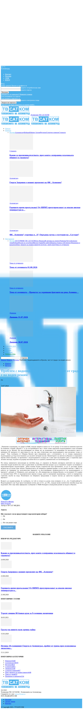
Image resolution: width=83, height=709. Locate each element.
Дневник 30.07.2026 (19, 342)
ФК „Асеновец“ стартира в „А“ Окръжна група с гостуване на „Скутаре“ (44, 235)
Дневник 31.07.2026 (19, 317)
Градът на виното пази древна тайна (18, 629)
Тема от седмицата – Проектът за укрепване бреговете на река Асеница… (44, 292)
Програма (8, 352)
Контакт (8, 74)
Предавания (9, 239)
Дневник (62, 241)
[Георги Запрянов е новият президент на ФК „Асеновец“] (21, 176)
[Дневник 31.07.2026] (21, 311)
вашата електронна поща (30, 100)
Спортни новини (52, 132)
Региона (43, 132)
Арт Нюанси (40, 241)
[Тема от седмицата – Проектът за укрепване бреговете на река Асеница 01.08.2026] (21, 286)
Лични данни (10, 701)
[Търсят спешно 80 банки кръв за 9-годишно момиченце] (6, 609)
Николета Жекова (7, 382)
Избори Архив (34, 132)
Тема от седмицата (62, 245)
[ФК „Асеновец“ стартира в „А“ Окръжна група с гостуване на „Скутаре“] (21, 228)
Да (4, 516)
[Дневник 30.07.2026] (21, 336)
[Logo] (16, 125)
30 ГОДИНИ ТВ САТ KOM (25, 241)
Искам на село (23, 243)
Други (68, 241)
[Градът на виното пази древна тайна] (6, 625)
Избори (26, 132)
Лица (31, 243)
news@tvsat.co (20, 694)
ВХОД (7, 80)
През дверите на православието (28, 245)
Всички (12, 132)
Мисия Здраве (38, 243)
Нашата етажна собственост (61, 243)
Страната (62, 132)
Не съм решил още (10, 522)
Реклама (8, 76)
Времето (8, 348)
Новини (8, 130)
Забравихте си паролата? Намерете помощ (16, 94)
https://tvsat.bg (6, 503)
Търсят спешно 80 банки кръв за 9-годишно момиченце (27, 613)
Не (4, 519)
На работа (47, 243)
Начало (7, 129)
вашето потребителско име (31, 88)
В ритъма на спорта (52, 241)
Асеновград (19, 132)
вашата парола (26, 90)
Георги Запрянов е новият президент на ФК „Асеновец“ (36, 182)
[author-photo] (6, 500)
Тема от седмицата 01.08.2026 (23, 267)
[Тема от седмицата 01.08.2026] (21, 261)
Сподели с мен (45, 245)
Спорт (53, 245)
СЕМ (7, 78)
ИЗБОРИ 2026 (10, 346)
